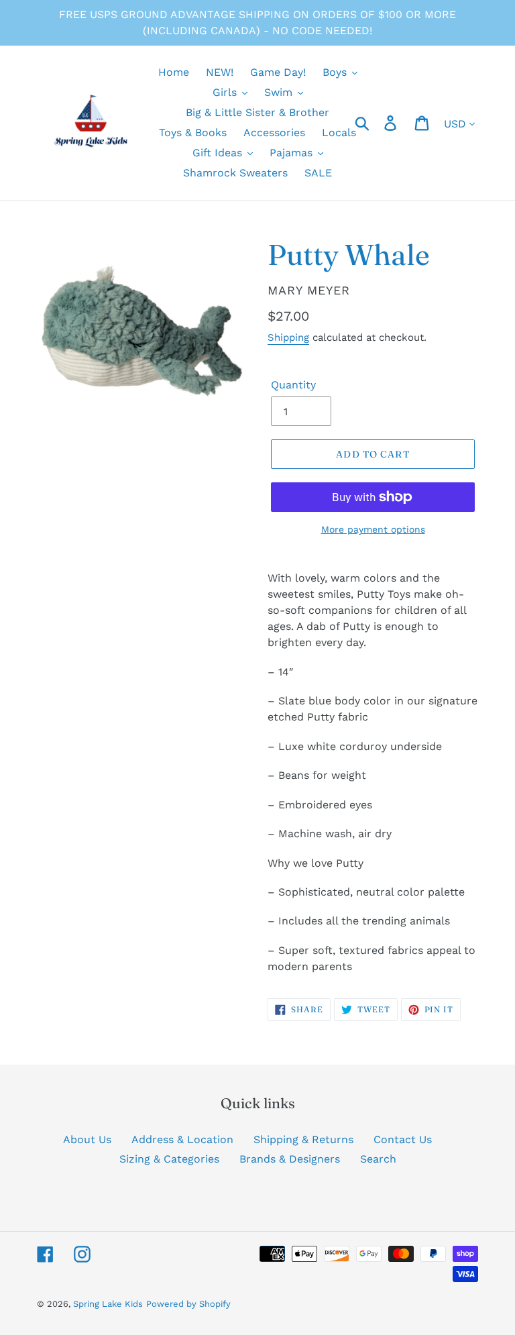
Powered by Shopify (188, 1304)
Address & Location (182, 1139)
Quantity (293, 384)
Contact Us (403, 1139)
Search (378, 1159)
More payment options (373, 529)
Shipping (288, 337)
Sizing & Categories (169, 1159)
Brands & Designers (289, 1159)
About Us (87, 1139)
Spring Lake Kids (108, 1304)
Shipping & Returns (303, 1139)
